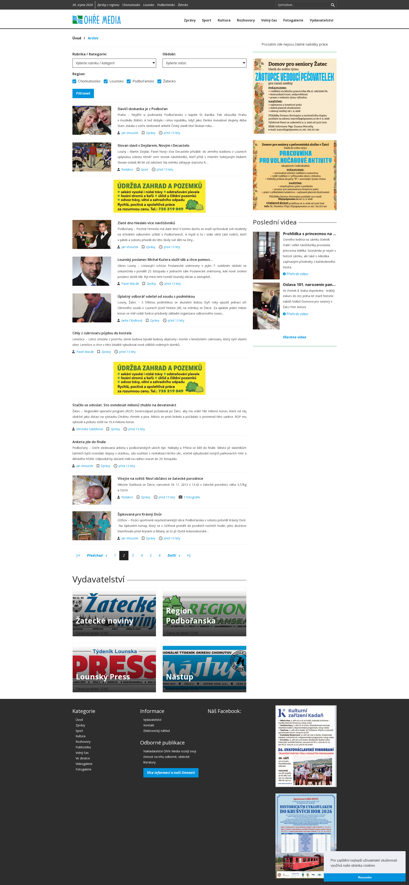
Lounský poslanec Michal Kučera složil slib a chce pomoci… (165, 259)
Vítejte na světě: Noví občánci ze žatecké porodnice (160, 478)
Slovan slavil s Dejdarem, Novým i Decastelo (153, 145)
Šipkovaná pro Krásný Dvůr (140, 514)
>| (189, 555)
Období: (169, 54)
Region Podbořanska (191, 616)
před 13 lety (172, 133)
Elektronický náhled (156, 731)
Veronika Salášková (90, 429)
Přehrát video (297, 274)
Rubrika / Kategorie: (89, 54)
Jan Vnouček (130, 133)
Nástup (179, 677)
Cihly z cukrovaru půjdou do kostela (101, 333)
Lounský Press (103, 677)
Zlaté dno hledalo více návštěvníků (146, 223)
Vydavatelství (321, 20)
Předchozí (95, 555)
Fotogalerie (293, 20)
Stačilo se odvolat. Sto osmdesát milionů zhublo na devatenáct (124, 405)
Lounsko (148, 5)
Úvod (76, 38)
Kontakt (148, 725)
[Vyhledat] (332, 4)
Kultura (224, 20)
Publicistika (83, 747)
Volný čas (269, 20)
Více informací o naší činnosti (171, 772)
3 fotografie (192, 497)
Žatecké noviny (104, 621)
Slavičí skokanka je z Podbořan (143, 108)
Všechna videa (294, 337)
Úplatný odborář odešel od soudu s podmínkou (156, 296)
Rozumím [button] (365, 877)
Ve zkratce (83, 758)
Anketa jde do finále (89, 442)
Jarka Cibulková (132, 320)
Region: (78, 74)
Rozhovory (246, 20)
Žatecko (183, 5)
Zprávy (190, 20)
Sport (206, 20)
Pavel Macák (130, 284)
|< (78, 555)
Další (172, 555)
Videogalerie (84, 764)
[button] (376, 865)
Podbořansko (166, 5)
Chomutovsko (131, 5)
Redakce (127, 169)
